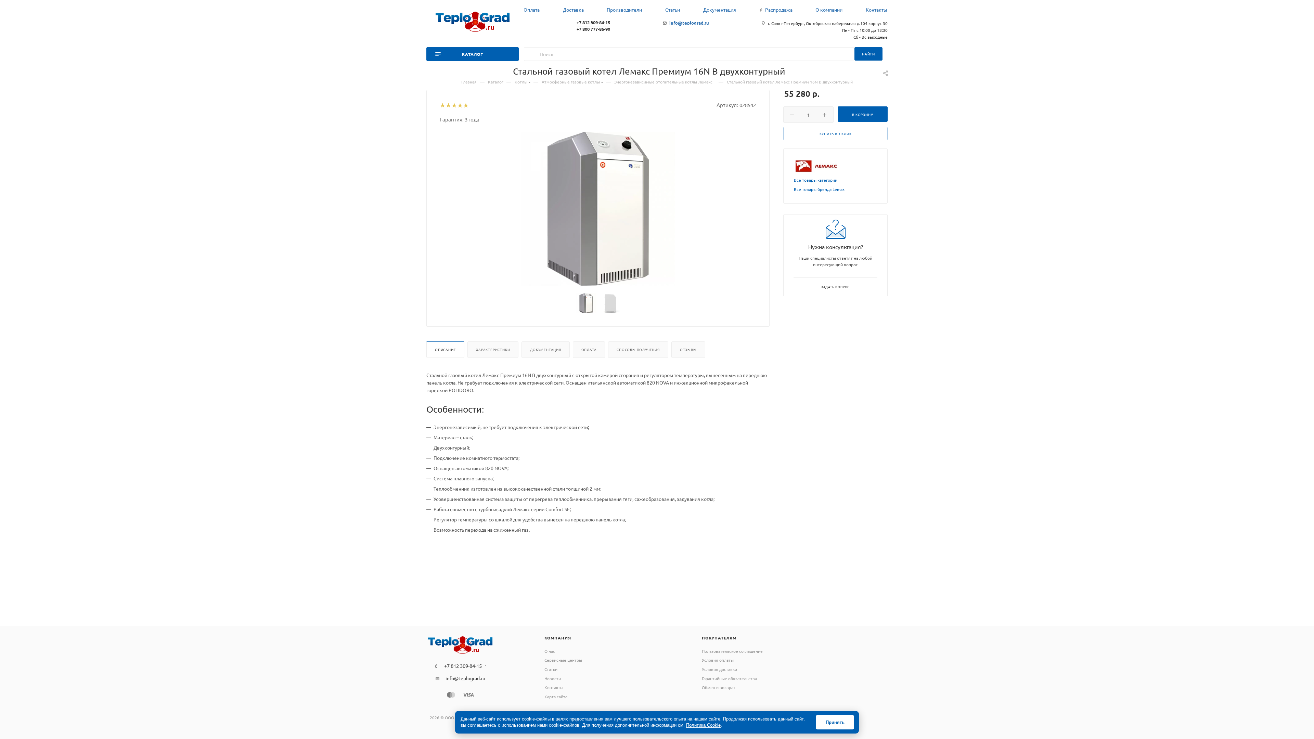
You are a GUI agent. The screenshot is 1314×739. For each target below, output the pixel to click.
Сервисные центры (563, 660)
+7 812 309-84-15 (593, 22)
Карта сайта (555, 696)
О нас (549, 651)
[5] (465, 105)
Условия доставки (719, 669)
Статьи (550, 669)
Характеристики (493, 349)
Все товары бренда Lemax (819, 189)
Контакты (553, 687)
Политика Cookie (703, 725)
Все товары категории (815, 180)
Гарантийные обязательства (729, 678)
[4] (460, 105)
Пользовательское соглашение (732, 651)
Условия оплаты (718, 660)
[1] (442, 105)
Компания (557, 637)
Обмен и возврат (718, 687)
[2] (448, 105)
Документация (545, 349)
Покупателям (719, 637)
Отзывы (688, 349)
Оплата (589, 349)
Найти (868, 53)
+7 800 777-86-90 (593, 29)
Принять (835, 722)
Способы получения (638, 349)
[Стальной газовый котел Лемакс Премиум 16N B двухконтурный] (598, 209)
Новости (552, 678)
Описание (445, 349)
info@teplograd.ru (689, 23)
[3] (454, 105)
